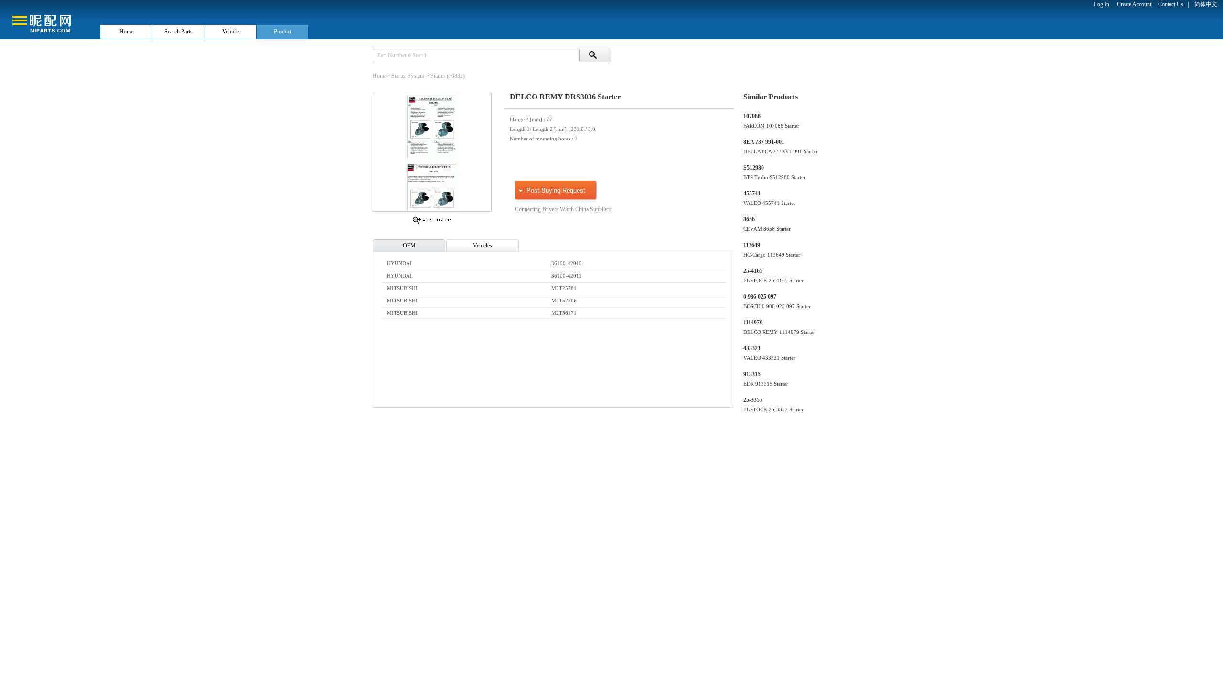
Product (282, 31)
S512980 (753, 167)
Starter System (407, 76)
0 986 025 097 (759, 296)
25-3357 (752, 400)
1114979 (752, 322)
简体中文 (1205, 4)
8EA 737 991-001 (763, 142)
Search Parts (178, 31)
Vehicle (230, 31)
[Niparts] (49, 19)
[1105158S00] (431, 223)
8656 (749, 219)
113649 (751, 245)
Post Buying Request (555, 190)
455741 (752, 193)
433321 (752, 348)
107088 (752, 116)
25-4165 (752, 271)
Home (126, 31)
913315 (752, 374)
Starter (437, 76)
